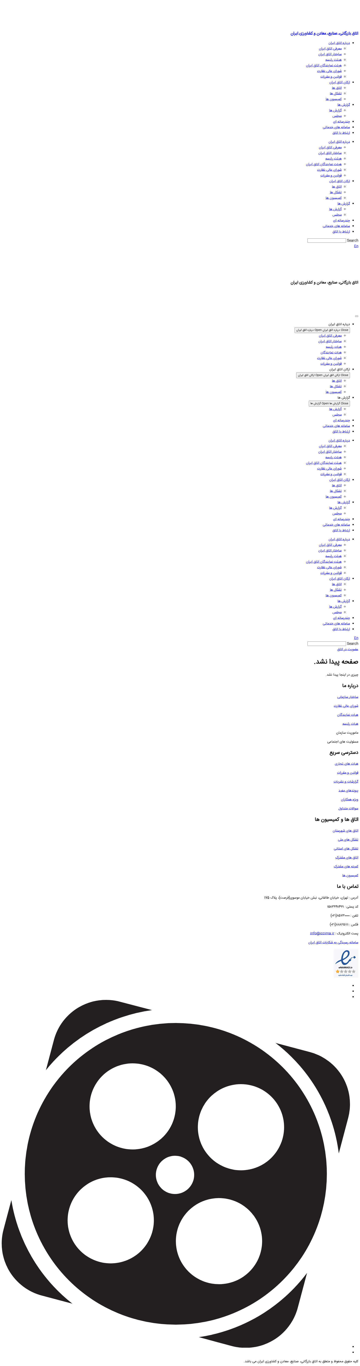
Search (352, 241)
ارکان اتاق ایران (339, 82)
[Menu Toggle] (356, 316)
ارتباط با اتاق (341, 133)
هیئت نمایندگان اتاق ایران (324, 65)
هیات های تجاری (346, 764)
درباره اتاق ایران (339, 43)
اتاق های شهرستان (345, 831)
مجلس (337, 116)
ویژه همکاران (349, 800)
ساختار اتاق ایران (330, 54)
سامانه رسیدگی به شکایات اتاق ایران (333, 942)
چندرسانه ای (341, 122)
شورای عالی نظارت (329, 71)
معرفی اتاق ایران (330, 49)
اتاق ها (337, 88)
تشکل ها (336, 94)
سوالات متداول (348, 808)
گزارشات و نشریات (346, 782)
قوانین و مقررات (331, 77)
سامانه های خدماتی (336, 127)
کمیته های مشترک (346, 866)
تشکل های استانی (346, 849)
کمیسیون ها (334, 99)
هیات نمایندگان (347, 715)
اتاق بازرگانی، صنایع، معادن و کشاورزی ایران (324, 33)
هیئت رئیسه (333, 60)
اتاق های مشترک (346, 858)
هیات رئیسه (350, 724)
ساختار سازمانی (347, 697)
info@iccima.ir (322, 933)
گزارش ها (344, 105)
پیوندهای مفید (348, 791)
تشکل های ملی (348, 840)
